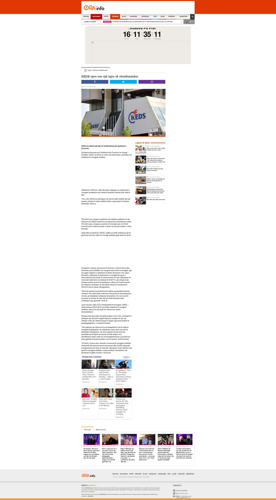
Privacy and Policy (181, 490)
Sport (106, 16)
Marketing (183, 16)
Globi (162, 16)
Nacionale (96, 16)
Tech (155, 16)
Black (124, 16)
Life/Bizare (145, 16)
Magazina (133, 16)
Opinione (171, 16)
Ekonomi (115, 16)
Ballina (86, 16)
